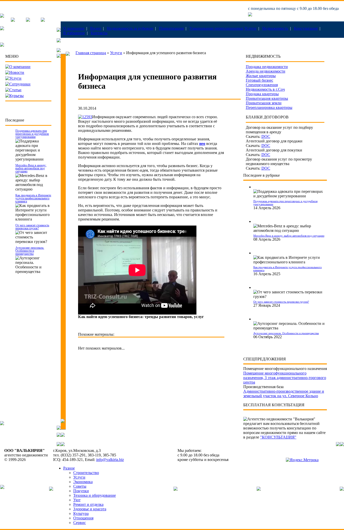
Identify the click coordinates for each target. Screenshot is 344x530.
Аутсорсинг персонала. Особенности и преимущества (29, 251)
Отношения (83, 518)
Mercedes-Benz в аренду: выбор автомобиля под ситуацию (30, 168)
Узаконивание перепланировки (216, 28)
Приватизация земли (264, 103)
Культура (81, 513)
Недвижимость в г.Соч (265, 89)
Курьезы (16, 95)
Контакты (99, 33)
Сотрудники (19, 84)
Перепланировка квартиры (269, 107)
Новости (16, 72)
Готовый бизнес (259, 80)
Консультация (306, 28)
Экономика (83, 482)
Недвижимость (275, 28)
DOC (265, 136)
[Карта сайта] (43, 20)
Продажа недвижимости (267, 67)
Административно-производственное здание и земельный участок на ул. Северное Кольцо (283, 393)
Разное (69, 468)
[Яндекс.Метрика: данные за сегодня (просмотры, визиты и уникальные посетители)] (302, 460)
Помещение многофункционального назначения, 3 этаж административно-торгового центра (284, 377)
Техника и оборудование (94, 495)
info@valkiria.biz (110, 459)
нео (202, 143)
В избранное (74, 33)
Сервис (79, 522)
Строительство (86, 473)
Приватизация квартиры (267, 98)
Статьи (15, 90)
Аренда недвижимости (265, 71)
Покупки (81, 491)
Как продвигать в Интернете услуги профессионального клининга (33, 198)
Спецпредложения (262, 85)
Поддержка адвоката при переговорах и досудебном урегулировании (32, 134)
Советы (79, 486)
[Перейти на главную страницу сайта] (2, 16)
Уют (77, 500)
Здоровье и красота (89, 509)
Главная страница (91, 53)
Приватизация (171, 28)
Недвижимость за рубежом (130, 28)
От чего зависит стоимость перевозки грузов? (32, 227)
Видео (95, 28)
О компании (73, 28)
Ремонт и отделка (88, 504)
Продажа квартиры (262, 94)
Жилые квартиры (261, 76)
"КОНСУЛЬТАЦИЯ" (278, 437)
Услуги (250, 28)
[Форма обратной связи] (28, 20)
